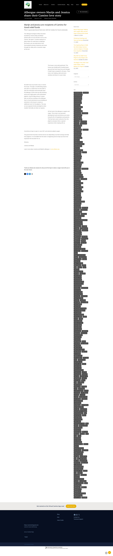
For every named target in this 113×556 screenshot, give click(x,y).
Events (53, 4)
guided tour (84, 378)
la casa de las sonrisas (78, 390)
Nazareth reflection (77, 417)
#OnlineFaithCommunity (78, 176)
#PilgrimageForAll (77, 185)
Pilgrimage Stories (77, 429)
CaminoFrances (84, 296)
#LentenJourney (77, 160)
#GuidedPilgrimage (77, 152)
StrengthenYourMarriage (78, 466)
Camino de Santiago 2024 (79, 281)
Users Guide (60, 520)
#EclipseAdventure (77, 135)
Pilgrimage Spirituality (78, 427)
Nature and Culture (77, 415)
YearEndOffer (84, 497)
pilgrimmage (76, 433)
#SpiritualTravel (77, 213)
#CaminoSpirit (76, 121)
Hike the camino (77, 380)
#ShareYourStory (77, 205)
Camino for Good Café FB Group (30, 526)
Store (77, 4)
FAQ (72, 4)
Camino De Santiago (78, 279)
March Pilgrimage (85, 405)
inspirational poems (77, 384)
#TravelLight (84, 226)
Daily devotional (84, 333)
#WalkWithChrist (77, 238)
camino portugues (84, 302)
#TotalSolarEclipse (77, 218)
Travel (75, 472)
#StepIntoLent (83, 213)
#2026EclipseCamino (78, 92)
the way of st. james (78, 470)
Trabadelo (85, 470)
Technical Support (78, 519)
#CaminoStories (84, 121)
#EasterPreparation (77, 133)
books (75, 267)
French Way (84, 372)
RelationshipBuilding (78, 442)
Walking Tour (84, 487)
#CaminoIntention (77, 113)
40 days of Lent (77, 242)
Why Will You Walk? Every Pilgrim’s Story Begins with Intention (81, 57)
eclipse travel (84, 351)
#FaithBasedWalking (78, 146)
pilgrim (87, 423)
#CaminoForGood (77, 109)
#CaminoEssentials (77, 100)
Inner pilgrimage (81, 382)
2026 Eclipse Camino (78, 244)
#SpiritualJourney (84, 209)
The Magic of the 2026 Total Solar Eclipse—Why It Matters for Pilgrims (81, 64)
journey (75, 388)
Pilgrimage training (77, 431)
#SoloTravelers (85, 207)
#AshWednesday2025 (78, 94)
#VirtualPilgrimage (77, 230)
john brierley (84, 386)
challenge (81, 318)
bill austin (84, 265)
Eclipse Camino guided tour (79, 349)
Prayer (75, 435)
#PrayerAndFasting (77, 197)
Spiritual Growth (77, 462)
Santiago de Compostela (78, 452)
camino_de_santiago (78, 316)
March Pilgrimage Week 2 (78, 407)
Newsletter (54, 18)
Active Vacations (77, 250)
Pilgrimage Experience (83, 425)
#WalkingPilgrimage (77, 234)
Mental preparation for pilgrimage (80, 411)
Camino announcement (78, 271)
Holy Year (83, 380)
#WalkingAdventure (77, 232)
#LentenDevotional (77, 158)
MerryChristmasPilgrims (78, 413)
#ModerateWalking (77, 172)
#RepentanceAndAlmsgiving (79, 201)
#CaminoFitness (77, 105)
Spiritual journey (84, 462)
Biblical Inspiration (77, 265)
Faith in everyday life (78, 357)
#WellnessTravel (77, 240)
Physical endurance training (79, 423)
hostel (75, 382)
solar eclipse (76, 456)
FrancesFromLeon (77, 372)
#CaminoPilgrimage (77, 117)
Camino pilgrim (77, 302)
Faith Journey (85, 357)
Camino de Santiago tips (78, 283)
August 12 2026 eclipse (78, 263)
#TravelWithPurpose (84, 228)
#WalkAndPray (85, 230)
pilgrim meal (82, 433)
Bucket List (80, 267)
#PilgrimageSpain (77, 193)
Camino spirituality (77, 312)
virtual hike (76, 481)
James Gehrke (29, 18)
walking (86, 483)
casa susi (76, 318)
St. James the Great (78, 464)
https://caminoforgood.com (31, 525)
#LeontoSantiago (77, 168)
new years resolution (78, 419)
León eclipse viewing (83, 396)
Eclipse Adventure (77, 345)
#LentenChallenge (77, 154)
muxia (85, 413)
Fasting (75, 359)
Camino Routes (61, 4)
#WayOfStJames (85, 238)
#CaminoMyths (85, 113)
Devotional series (77, 339)
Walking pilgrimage (77, 485)
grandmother (84, 374)
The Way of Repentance (78, 468)
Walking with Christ (77, 489)
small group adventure (78, 454)
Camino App (76, 273)
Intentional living (77, 386)
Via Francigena (77, 474)
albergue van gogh (77, 259)
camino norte (82, 300)
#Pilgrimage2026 (77, 181)
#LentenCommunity (77, 156)
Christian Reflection (77, 326)
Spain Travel (76, 460)
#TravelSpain (76, 228)
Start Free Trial (71, 506)
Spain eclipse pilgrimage (81, 458)
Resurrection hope (77, 450)
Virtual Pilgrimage (83, 481)
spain (75, 458)
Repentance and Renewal (78, 448)
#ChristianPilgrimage (78, 129)
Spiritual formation (83, 460)
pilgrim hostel (84, 431)
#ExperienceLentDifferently (79, 144)
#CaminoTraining (83, 123)
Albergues (76, 257)
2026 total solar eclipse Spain (79, 248)
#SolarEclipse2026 (77, 207)
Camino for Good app (78, 292)
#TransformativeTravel (78, 224)
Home (40, 4)
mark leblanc (76, 409)
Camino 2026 (76, 269)
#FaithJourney (77, 148)
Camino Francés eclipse (78, 298)
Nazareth (84, 415)
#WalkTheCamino (77, 236)
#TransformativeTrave (78, 222)
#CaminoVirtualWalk (78, 125)
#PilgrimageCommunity (78, 183)
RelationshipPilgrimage (78, 444)
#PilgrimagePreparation (78, 191)
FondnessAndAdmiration (78, 370)
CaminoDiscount (77, 287)
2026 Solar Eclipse (77, 246)
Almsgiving (84, 259)
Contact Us (76, 517)
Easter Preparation (84, 343)
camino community (77, 275)
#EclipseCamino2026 (78, 137)
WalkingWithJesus (77, 491)
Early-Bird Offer (77, 343)
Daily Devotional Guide (78, 335)
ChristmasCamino (77, 331)
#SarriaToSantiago (77, 203)
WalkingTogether (77, 487)
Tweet (26, 537)
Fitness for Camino (77, 368)
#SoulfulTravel (76, 209)
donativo (83, 341)
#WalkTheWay (84, 236)
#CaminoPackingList (78, 115)
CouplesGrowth (85, 331)
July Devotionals (81, 388)
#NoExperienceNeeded (78, 174)
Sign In (84, 4)
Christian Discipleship (78, 320)
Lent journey (82, 394)
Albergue (46, 18)
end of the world (77, 353)
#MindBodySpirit (85, 168)
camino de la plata (77, 277)
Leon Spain (76, 396)
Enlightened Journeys (78, 355)
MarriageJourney (83, 409)
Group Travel (76, 376)
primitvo (79, 435)
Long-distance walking (78, 400)
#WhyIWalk (83, 240)
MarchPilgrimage (77, 405)
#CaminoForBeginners (78, 107)
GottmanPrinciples (77, 374)
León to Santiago (77, 398)
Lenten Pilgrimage (84, 392)
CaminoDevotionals (77, 285)
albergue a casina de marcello (79, 255)
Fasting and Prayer (81, 359)
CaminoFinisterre (84, 287)
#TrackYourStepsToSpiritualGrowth (80, 220)
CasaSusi (84, 316)
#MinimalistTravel (77, 170)
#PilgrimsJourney (77, 195)
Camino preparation (77, 304)
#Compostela (85, 129)
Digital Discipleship (77, 341)
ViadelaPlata (80, 472)
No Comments (84, 11)
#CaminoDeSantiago (78, 98)
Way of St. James (77, 497)
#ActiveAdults (85, 92)
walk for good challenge (78, 483)
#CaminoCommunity (78, 96)
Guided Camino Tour (83, 376)
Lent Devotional (77, 392)
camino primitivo (77, 306)
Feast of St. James (77, 363)
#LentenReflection (77, 166)
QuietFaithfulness (77, 437)
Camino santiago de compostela (80, 308)
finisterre (84, 363)
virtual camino (83, 474)
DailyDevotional (77, 333)
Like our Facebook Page (29, 531)
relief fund (86, 444)
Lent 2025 (86, 390)
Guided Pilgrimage (77, 378)
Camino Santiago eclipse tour (79, 310)
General (49, 18)
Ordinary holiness (77, 421)
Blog (68, 4)
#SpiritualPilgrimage (78, 211)
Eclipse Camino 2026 (78, 347)
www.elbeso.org (55, 149)
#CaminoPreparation (78, 119)
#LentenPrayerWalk (77, 164)
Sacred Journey (85, 450)
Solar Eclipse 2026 (83, 456)
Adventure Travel (85, 250)
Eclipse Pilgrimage (77, 351)
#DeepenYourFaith (77, 131)
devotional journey (77, 337)
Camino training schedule (79, 314)
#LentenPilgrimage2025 (78, 162)
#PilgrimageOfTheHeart (78, 187)
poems (87, 433)
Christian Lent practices (78, 322)
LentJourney (76, 394)
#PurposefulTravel (77, 199)
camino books (82, 273)
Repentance (76, 446)
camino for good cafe (78, 294)
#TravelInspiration (77, 226)
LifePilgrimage (84, 398)
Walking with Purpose (78, 495)
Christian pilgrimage (77, 324)
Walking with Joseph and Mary (79, 493)
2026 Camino (83, 242)
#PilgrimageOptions (77, 189)
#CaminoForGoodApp (78, 111)
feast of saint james (78, 361)
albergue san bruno (82, 257)
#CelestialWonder (77, 127)
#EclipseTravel (76, 139)
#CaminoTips (76, 123)
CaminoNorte (76, 300)
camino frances (77, 296)
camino (84, 267)
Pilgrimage (76, 425)
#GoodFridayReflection (78, 150)
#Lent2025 (84, 152)
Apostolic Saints (77, 261)
